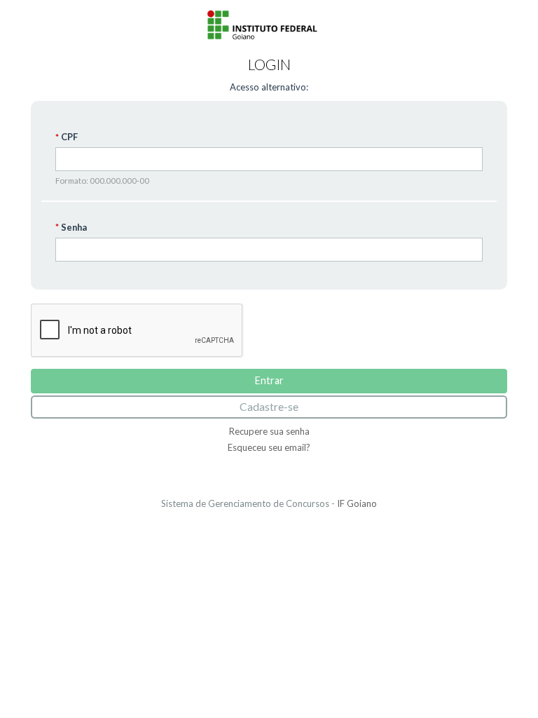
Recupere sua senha (269, 431)
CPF (69, 137)
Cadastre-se (269, 406)
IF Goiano (357, 503)
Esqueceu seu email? (269, 447)
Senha (74, 227)
